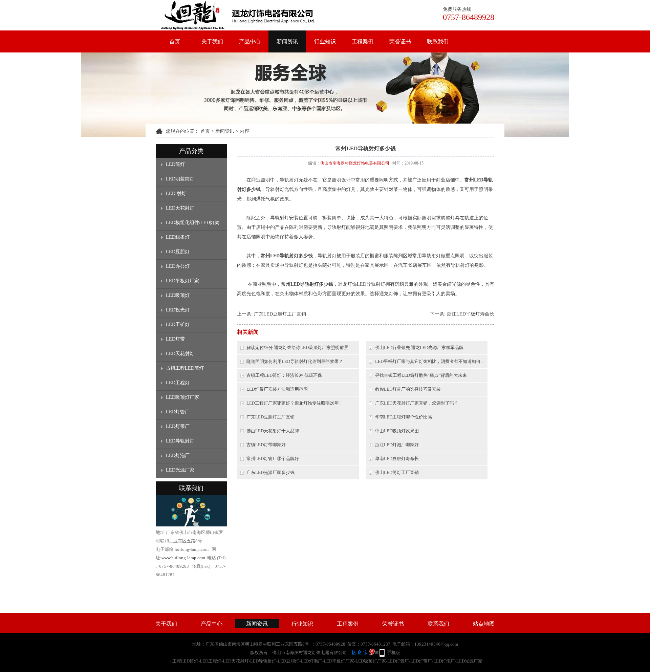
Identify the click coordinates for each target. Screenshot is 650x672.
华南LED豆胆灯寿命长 (397, 458)
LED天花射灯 (180, 208)
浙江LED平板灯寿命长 (470, 314)
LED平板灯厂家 (182, 280)
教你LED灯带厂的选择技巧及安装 (408, 389)
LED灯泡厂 (178, 455)
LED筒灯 (175, 164)
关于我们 (212, 41)
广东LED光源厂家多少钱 (270, 472)
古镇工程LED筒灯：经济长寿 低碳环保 (284, 375)
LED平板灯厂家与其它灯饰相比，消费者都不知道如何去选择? (431, 361)
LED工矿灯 (178, 324)
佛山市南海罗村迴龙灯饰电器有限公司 (354, 163)
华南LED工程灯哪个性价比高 (403, 416)
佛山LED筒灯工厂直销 (397, 472)
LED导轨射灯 (180, 440)
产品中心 (250, 41)
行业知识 (325, 41)
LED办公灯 (178, 266)
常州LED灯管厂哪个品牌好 (272, 458)
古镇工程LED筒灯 (185, 368)
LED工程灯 (178, 382)
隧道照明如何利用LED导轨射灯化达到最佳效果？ (294, 361)
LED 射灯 (176, 193)
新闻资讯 (287, 41)
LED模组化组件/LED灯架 (192, 222)
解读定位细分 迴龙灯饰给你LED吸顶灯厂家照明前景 (297, 347)
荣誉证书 (400, 41)
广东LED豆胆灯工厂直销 (280, 314)
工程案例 (362, 41)
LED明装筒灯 (180, 178)
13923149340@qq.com (436, 644)
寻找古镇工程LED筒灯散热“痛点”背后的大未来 (421, 375)
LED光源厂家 (180, 470)
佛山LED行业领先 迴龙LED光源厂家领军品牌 (419, 347)
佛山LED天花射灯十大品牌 (272, 430)
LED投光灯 (178, 309)
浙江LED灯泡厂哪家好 (397, 444)
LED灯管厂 (178, 411)
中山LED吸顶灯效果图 (397, 430)
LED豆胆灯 (178, 251)
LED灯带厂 (178, 426)
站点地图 (484, 624)
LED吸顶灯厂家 (182, 397)
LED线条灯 (178, 237)
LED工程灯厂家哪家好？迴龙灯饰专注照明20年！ (294, 403)
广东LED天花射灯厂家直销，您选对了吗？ (416, 403)
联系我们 (438, 41)
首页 (174, 41)
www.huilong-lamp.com (183, 557)
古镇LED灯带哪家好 (266, 444)
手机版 (393, 652)
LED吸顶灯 (178, 295)
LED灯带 (175, 339)
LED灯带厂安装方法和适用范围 (277, 389)
